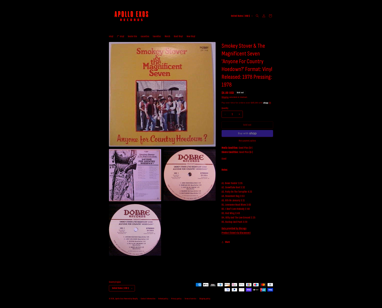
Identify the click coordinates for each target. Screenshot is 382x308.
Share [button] (227, 242)
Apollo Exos (119, 299)
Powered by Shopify (131, 299)
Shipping (225, 97)
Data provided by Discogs (234, 228)
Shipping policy (205, 299)
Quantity (225, 108)
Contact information (148, 299)
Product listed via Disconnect (236, 232)
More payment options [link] (247, 140)
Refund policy (163, 299)
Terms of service (190, 299)
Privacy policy (176, 299)
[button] (257, 16)
